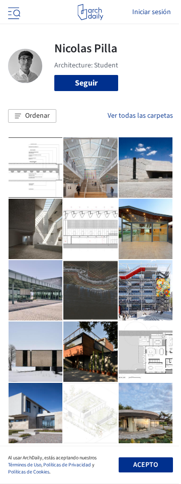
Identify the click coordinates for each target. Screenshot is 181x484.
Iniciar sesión (151, 12)
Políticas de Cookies (28, 471)
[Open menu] (13, 12)
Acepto (145, 465)
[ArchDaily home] (90, 12)
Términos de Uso (24, 464)
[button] (32, 116)
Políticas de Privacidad (67, 464)
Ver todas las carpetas (140, 116)
